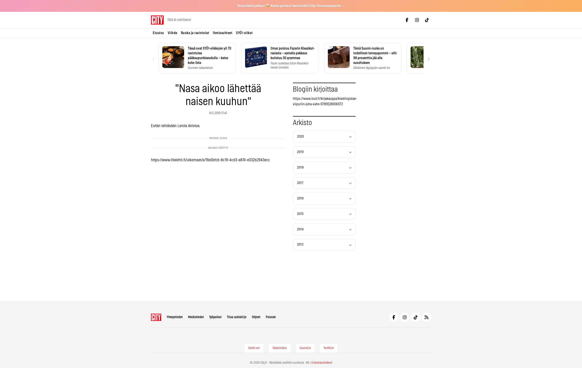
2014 (300, 229)
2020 (300, 136)
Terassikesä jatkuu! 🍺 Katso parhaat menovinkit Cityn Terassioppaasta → (291, 6)
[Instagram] (417, 20)
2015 (300, 214)
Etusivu (158, 33)
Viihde (172, 33)
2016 (300, 198)
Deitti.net (254, 348)
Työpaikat (215, 317)
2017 (300, 183)
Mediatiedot (196, 317)
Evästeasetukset (321, 362)
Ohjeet (256, 317)
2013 (300, 244)
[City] (156, 317)
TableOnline (279, 348)
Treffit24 (329, 348)
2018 (300, 167)
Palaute (271, 317)
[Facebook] (407, 20)
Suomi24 (305, 348)
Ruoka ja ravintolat (195, 33)
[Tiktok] (427, 20)
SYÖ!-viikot (244, 33)
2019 (300, 152)
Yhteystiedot (175, 317)
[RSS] (426, 317)
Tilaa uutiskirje (236, 317)
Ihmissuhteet (222, 33)
